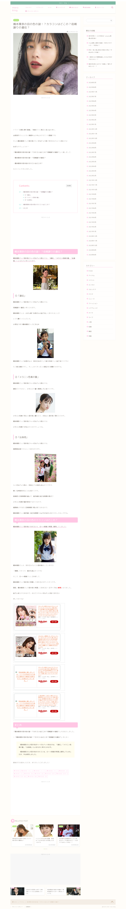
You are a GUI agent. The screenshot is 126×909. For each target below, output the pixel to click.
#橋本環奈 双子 (18, 773)
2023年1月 (92, 124)
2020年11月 (93, 241)
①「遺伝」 (28, 195)
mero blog (15, 9)
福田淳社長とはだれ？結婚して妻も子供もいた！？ (100, 65)
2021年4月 (92, 217)
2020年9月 (92, 250)
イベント (92, 280)
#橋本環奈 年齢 (29, 773)
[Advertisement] (45, 112)
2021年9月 (92, 194)
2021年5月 (92, 213)
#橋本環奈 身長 (43, 776)
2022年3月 (92, 171)
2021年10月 (93, 190)
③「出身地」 (29, 200)
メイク (49, 7)
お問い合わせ (74, 7)
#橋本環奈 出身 (64, 770)
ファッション (93, 303)
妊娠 (90, 327)
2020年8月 (92, 255)
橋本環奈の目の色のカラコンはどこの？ (36, 204)
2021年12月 (93, 180)
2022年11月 (93, 134)
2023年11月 (93, 92)
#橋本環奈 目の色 (50, 773)
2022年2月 (92, 176)
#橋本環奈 (17, 770)
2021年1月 (92, 231)
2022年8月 (92, 148)
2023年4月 (92, 110)
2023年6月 (92, 101)
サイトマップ (61, 7)
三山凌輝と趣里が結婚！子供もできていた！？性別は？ (100, 44)
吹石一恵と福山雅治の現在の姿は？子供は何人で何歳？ (100, 51)
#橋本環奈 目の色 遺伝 (20, 776)
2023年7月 (92, 97)
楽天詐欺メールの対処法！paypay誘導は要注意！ (100, 37)
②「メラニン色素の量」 (32, 197)
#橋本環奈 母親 (39, 773)
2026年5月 (92, 83)
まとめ (25, 208)
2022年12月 (93, 129)
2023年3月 (92, 115)
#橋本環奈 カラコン (52, 770)
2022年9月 (92, 143)
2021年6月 (92, 208)
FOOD (91, 271)
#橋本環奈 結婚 (32, 776)
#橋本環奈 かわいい (27, 770)
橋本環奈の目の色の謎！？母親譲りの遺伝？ (38, 192)
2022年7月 (92, 152)
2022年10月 (93, 138)
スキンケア (28, 7)
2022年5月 (92, 162)
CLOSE (69, 185)
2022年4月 (92, 166)
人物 (90, 322)
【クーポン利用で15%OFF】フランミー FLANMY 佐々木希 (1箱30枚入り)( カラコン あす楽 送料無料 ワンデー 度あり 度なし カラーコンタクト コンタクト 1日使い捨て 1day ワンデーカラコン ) (48, 671)
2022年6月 (92, 157)
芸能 (90, 336)
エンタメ (92, 285)
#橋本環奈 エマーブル (40, 770)
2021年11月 (93, 185)
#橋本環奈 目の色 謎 (63, 773)
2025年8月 (92, 87)
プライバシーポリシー (33, 11)
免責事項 (28, 907)
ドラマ (91, 294)
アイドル (16, 20)
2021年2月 (92, 227)
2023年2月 (92, 120)
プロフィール (100, 7)
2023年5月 (92, 106)
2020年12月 (93, 236)
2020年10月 (93, 245)
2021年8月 (92, 199)
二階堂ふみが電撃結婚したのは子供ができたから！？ (100, 58)
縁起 (90, 331)
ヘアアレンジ (39, 7)
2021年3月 (92, 222)
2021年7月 (92, 203)
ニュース (92, 299)
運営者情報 (87, 7)
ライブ (91, 317)
